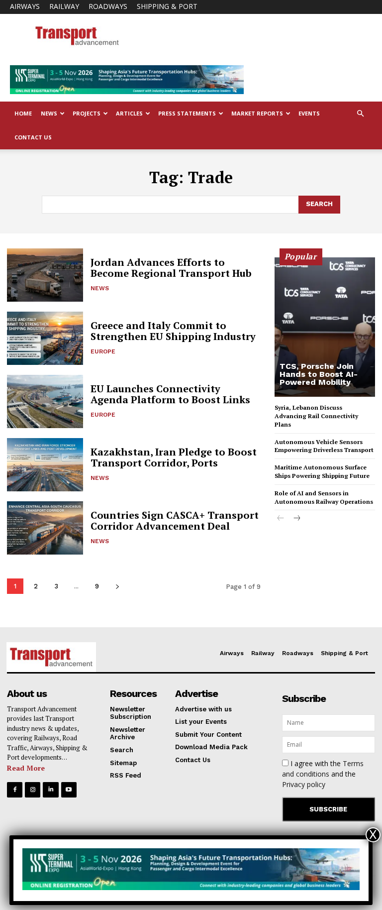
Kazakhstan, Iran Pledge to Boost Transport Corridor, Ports (174, 457)
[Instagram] (32, 789)
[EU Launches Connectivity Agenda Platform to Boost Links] (45, 401)
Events (309, 113)
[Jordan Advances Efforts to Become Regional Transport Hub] (45, 275)
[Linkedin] (50, 789)
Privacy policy (303, 784)
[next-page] (117, 586)
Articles (129, 113)
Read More (26, 768)
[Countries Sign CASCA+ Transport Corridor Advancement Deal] (45, 528)
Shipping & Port (167, 6)
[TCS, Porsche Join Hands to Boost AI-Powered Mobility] (325, 327)
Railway (64, 6)
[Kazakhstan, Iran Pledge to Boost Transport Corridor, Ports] (45, 464)
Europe (103, 351)
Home (23, 113)
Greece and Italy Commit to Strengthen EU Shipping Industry (173, 331)
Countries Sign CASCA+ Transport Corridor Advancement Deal (175, 520)
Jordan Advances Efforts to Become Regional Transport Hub (171, 267)
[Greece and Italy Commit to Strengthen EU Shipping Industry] (45, 338)
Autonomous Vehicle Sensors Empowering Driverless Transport (324, 446)
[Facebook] (14, 789)
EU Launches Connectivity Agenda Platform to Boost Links (170, 394)
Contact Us (33, 137)
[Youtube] (69, 789)
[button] (360, 113)
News (49, 113)
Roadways (108, 6)
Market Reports (257, 113)
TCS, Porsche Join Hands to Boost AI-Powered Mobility (319, 374)
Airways (25, 6)
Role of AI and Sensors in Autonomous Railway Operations (324, 497)
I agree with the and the (323, 774)
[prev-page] (281, 519)
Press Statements (187, 113)
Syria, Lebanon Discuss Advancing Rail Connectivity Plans (316, 416)
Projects (86, 113)
